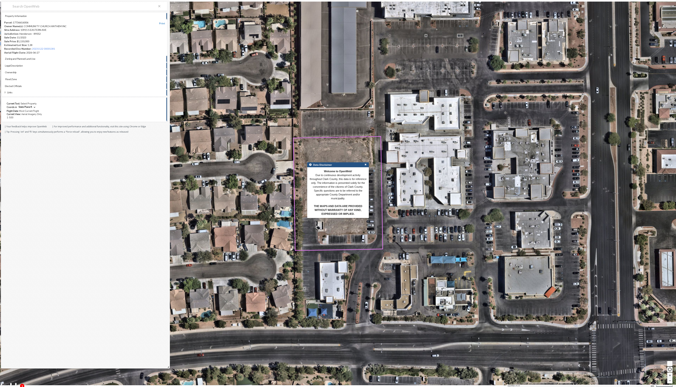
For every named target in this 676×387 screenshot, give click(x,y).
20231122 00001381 (43, 48)
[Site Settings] (16, 384)
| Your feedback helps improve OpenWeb (26, 126)
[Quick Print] (11, 384)
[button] (669, 369)
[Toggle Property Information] (1, 384)
